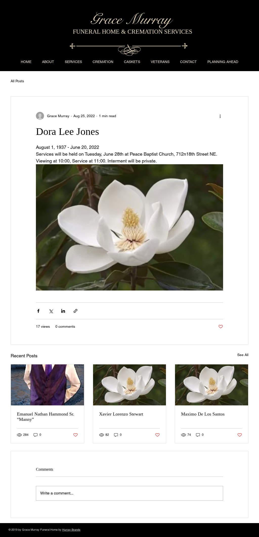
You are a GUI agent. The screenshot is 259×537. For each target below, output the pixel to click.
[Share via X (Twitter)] (50, 310)
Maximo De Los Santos (203, 414)
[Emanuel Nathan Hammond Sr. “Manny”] (47, 384)
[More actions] (220, 116)
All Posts (17, 81)
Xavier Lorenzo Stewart (121, 414)
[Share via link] (75, 310)
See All (242, 355)
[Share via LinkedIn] (63, 310)
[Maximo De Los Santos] (211, 384)
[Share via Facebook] (38, 310)
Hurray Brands (71, 529)
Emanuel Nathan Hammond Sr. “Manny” (45, 416)
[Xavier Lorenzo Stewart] (129, 384)
